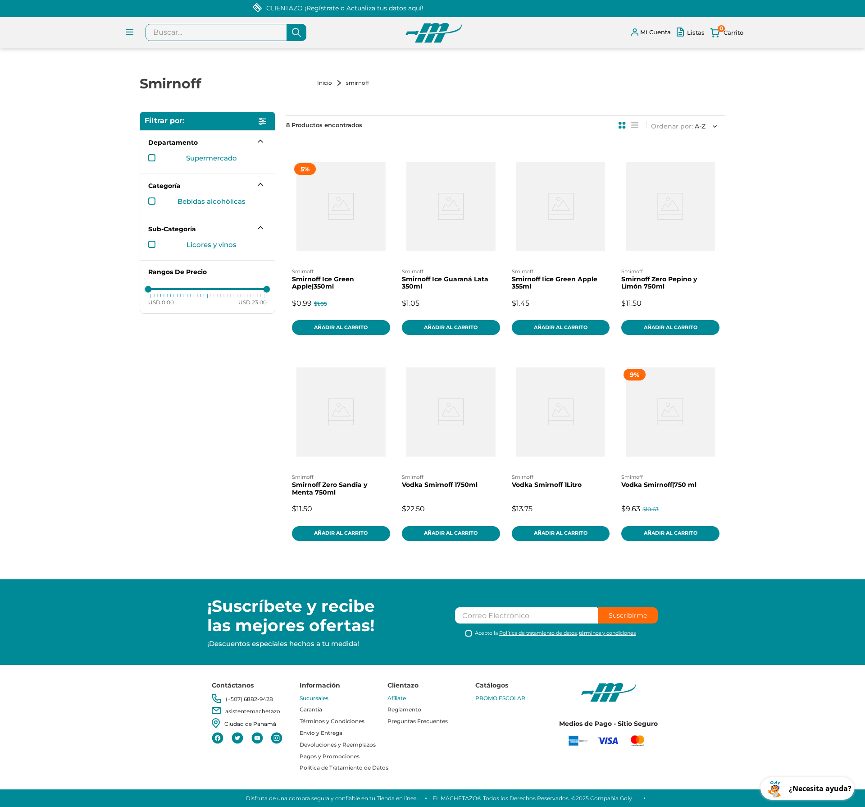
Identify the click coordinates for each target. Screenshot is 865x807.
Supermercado (211, 158)
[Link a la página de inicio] (330, 82)
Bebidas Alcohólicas (212, 201)
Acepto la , (555, 633)
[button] (207, 142)
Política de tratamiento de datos (538, 633)
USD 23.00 (252, 302)
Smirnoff (357, 82)
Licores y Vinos (212, 245)
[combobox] (226, 32)
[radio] (622, 125)
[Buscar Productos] (296, 32)
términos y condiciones (607, 633)
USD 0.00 (161, 302)
